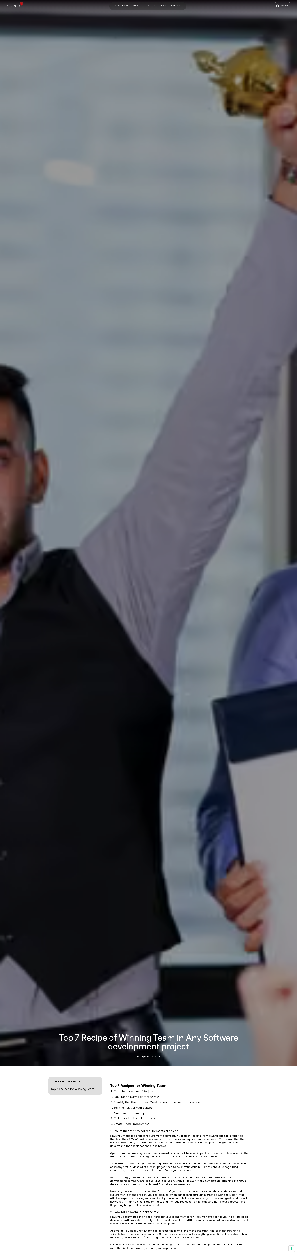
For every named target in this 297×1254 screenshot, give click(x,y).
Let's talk (284, 5)
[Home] (14, 7)
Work (136, 6)
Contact (176, 6)
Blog (163, 6)
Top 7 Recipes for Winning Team (73, 1089)
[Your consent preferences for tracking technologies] (292, 1249)
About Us (150, 6)
